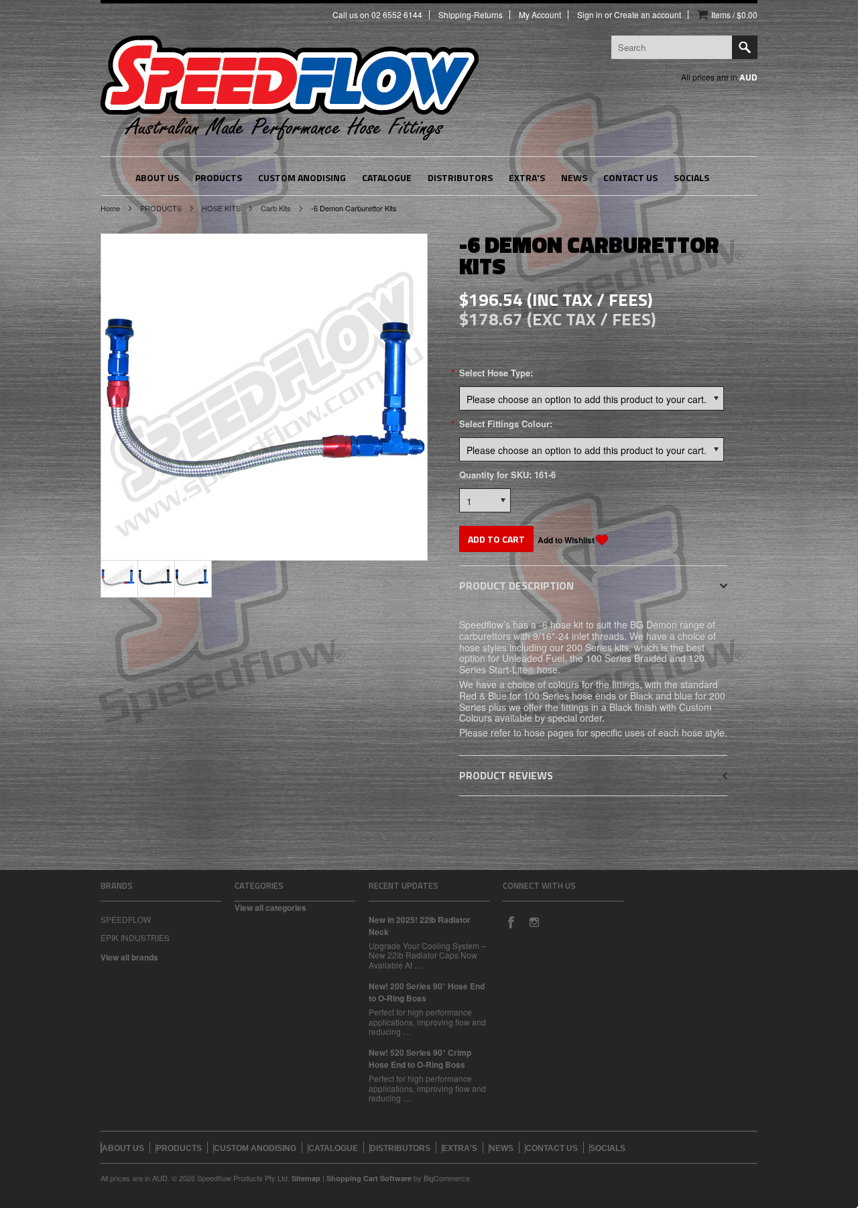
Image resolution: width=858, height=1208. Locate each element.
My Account (540, 14)
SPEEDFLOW (126, 919)
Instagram (534, 922)
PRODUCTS (161, 208)
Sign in (590, 14)
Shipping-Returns (470, 14)
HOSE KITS (221, 208)
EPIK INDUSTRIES (135, 937)
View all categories (270, 907)
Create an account (647, 14)
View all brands (129, 957)
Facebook (511, 922)
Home (110, 208)
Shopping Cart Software (369, 1178)
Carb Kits (276, 208)
